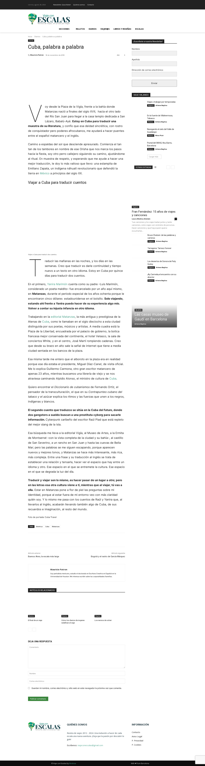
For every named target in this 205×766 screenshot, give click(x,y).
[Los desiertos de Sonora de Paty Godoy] (138, 264)
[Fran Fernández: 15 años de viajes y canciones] (154, 192)
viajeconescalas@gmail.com (90, 745)
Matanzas (56, 526)
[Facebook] (171, 4)
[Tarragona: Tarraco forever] (138, 251)
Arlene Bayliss (161, 105)
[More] (93, 62)
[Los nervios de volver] (110, 606)
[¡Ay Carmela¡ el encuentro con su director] (138, 277)
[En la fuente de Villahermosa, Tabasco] (138, 119)
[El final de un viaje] (43, 606)
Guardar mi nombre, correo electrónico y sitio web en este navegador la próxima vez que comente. (77, 688)
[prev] (168, 167)
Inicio (30, 36)
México (45, 173)
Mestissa (72, 763)
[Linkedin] (74, 62)
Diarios (37, 36)
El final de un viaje (35, 620)
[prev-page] (30, 629)
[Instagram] (175, 4)
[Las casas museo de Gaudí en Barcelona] (154, 308)
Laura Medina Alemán (141, 219)
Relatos (150, 122)
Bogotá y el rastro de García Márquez (108, 556)
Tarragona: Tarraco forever (159, 248)
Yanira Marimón (57, 284)
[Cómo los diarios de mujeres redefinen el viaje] (76, 606)
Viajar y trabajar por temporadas (161, 102)
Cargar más (153, 157)
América (39, 526)
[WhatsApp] (67, 62)
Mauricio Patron (37, 55)
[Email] (80, 62)
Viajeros (151, 105)
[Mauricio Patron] (39, 572)
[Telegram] (86, 62)
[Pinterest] (61, 62)
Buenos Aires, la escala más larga (43, 556)
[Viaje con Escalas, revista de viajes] (50, 18)
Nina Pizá (159, 135)
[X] (54, 62)
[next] (172, 167)
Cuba (45, 321)
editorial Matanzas (63, 316)
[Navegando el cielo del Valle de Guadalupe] (138, 132)
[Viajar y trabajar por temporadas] (138, 105)
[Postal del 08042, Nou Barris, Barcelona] (138, 146)
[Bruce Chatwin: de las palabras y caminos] (138, 238)
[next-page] (34, 629)
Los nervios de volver (103, 620)
